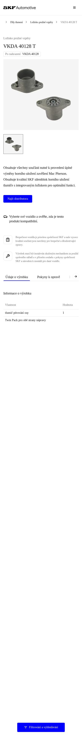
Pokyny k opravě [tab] (48, 277)
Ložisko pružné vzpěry (41, 22)
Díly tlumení (16, 22)
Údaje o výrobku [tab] (16, 277)
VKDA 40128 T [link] (69, 22)
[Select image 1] (13, 144)
